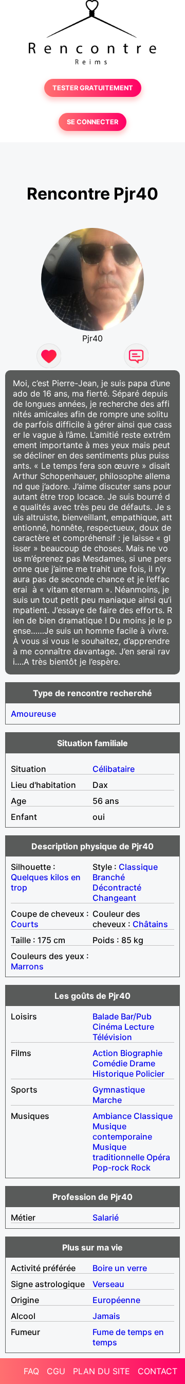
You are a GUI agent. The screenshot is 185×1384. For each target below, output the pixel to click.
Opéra (158, 1157)
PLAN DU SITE (101, 1371)
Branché (108, 877)
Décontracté (116, 887)
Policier (150, 1073)
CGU (56, 1371)
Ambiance (112, 1116)
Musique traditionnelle (118, 1152)
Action (105, 1053)
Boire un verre (119, 1268)
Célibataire (113, 769)
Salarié (105, 1217)
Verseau (108, 1284)
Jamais (106, 1316)
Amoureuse (33, 714)
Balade (105, 1016)
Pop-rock (110, 1167)
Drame (142, 1063)
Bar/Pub (136, 1016)
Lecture (139, 1026)
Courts (25, 924)
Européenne (116, 1300)
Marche (107, 1100)
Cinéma (107, 1026)
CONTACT (157, 1371)
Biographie (141, 1053)
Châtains (150, 924)
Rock (141, 1167)
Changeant (114, 898)
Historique (113, 1073)
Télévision (112, 1037)
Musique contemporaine (122, 1131)
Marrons (27, 966)
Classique (138, 867)
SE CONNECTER (92, 122)
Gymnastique (118, 1089)
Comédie (109, 1063)
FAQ (31, 1371)
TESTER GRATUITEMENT (92, 88)
